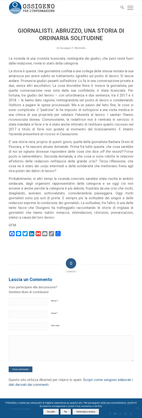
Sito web (55, 325)
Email (54, 313)
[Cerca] (120, 8)
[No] (137, 408)
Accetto (51, 411)
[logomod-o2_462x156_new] (32, 8)
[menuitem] (120, 8)
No (65, 411)
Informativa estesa (85, 411)
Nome (54, 300)
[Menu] (128, 8)
